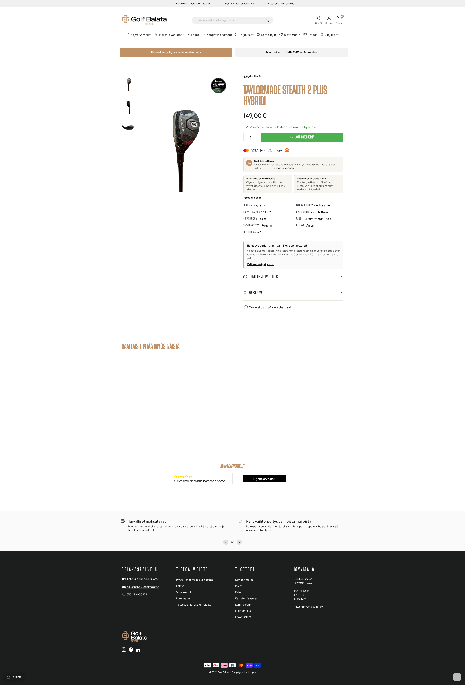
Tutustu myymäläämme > (309, 606)
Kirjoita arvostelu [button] (264, 479)
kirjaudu (289, 168)
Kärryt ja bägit (243, 604)
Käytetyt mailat (244, 579)
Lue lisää (276, 168)
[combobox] (230, 20)
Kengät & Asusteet (246, 598)
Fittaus (180, 585)
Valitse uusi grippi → (260, 264)
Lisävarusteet (243, 616)
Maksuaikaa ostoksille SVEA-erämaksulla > (292, 52)
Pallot (238, 592)
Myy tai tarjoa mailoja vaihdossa (194, 579)
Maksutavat (183, 598)
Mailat (238, 585)
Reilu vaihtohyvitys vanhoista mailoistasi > (176, 52)
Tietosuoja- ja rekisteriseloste (193, 604)
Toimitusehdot (184, 592)
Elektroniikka (243, 610)
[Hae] (267, 20)
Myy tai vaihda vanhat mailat (239, 3)
